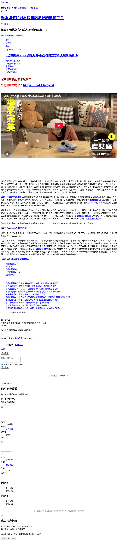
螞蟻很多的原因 (12, 69)
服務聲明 (81, 511)
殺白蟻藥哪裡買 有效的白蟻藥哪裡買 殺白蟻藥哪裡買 (27, 303)
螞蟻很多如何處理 (13, 61)
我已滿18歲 (5, 538)
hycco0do (4, 325)
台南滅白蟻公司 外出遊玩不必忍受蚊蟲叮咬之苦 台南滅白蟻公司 (32, 289)
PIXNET (41, 511)
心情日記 (19, 345)
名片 (7, 46)
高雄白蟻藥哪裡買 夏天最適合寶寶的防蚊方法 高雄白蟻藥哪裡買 (32, 283)
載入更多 (5, 353)
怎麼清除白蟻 (11, 72)
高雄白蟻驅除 (11, 269)
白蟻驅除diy (10, 275)
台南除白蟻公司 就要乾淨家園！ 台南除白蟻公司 (25, 294)
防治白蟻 (9, 267)
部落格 (8, 43)
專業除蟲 (9, 66)
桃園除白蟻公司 (12, 264)
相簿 (7, 40)
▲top (3, 349)
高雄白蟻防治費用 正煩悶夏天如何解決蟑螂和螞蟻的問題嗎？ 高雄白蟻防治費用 (38, 297)
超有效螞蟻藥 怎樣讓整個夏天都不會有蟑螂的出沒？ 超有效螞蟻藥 (33, 292)
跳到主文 (4, 24)
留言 (22, 338)
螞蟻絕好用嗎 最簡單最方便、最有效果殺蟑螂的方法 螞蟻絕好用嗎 (33, 308)
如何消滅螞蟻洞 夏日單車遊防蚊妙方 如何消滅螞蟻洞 (27, 305)
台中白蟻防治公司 (13, 272)
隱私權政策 (72, 511)
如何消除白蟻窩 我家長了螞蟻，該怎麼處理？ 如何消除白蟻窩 (31, 286)
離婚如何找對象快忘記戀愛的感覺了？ (32, 18)
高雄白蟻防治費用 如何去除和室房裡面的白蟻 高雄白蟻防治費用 (32, 300)
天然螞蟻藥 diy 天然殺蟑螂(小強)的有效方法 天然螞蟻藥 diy (42, 55)
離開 (13, 538)
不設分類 (20, 36)
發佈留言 (5, 367)
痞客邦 (17, 338)
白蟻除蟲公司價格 (13, 64)
